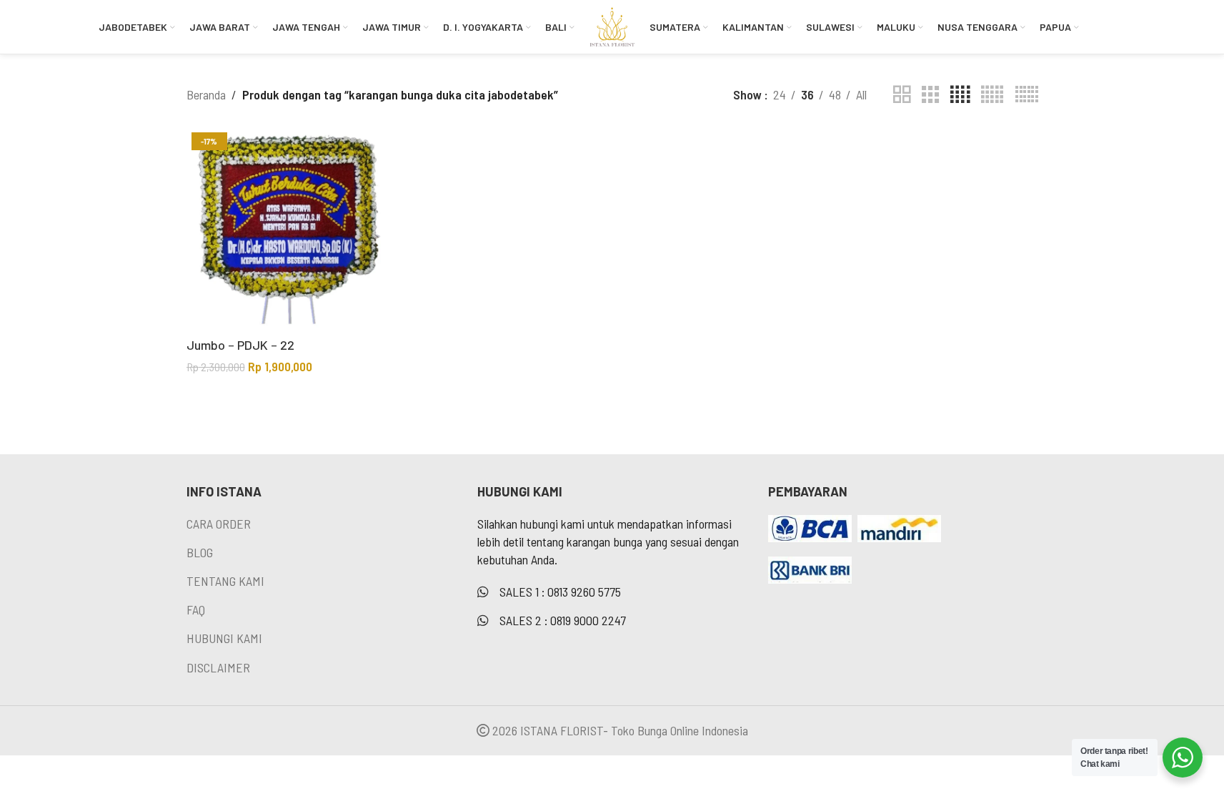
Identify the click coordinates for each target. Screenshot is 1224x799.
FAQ (195, 609)
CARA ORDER (218, 523)
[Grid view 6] (1026, 94)
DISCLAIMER (218, 667)
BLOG (199, 552)
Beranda (206, 94)
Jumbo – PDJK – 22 (240, 345)
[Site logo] (612, 25)
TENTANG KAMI (225, 581)
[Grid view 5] (992, 94)
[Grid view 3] (930, 94)
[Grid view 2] (901, 94)
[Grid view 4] (960, 94)
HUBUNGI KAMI (224, 638)
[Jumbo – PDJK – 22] (287, 228)
